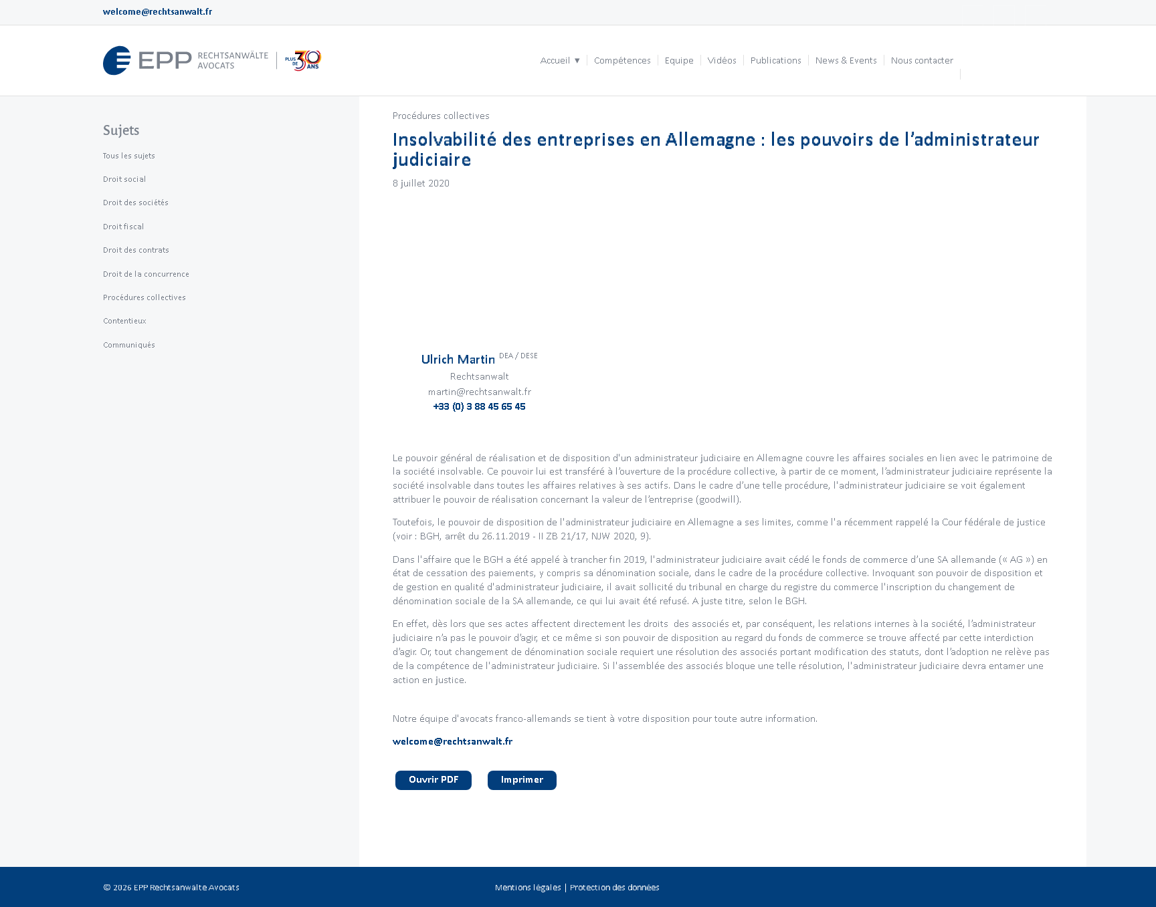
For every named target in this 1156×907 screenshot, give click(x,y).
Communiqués (129, 344)
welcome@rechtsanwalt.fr (157, 12)
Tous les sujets (129, 155)
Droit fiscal (123, 226)
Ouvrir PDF (433, 779)
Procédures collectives (441, 115)
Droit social (125, 178)
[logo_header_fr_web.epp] (212, 60)
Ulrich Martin (479, 359)
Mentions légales (528, 887)
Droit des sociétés (136, 202)
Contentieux (125, 320)
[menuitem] (560, 60)
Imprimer (522, 779)
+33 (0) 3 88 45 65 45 (480, 406)
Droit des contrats (136, 249)
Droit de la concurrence (146, 273)
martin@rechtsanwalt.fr (479, 391)
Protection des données (615, 887)
